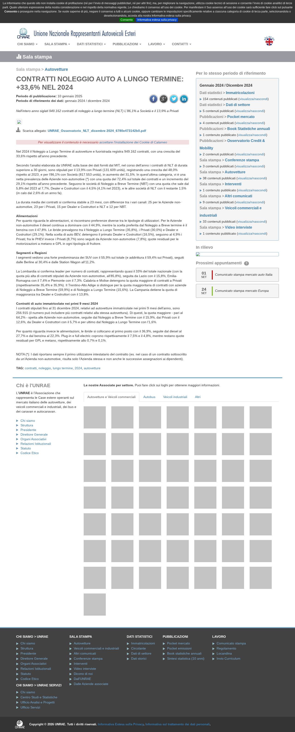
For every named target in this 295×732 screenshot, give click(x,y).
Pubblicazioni (126, 44)
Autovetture (56, 69)
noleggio (44, 368)
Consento (127, 19)
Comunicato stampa (231, 643)
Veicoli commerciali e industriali (96, 648)
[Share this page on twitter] (173, 98)
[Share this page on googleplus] (163, 98)
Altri (198, 397)
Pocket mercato (241, 117)
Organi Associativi (33, 439)
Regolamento (226, 648)
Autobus (149, 397)
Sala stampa (56, 44)
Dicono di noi (83, 674)
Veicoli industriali (175, 397)
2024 (78, 368)
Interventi (233, 184)
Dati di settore (238, 105)
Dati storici (138, 658)
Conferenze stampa (242, 160)
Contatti (180, 44)
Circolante (138, 648)
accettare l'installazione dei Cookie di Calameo (133, 142)
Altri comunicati (238, 196)
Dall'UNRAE (82, 679)
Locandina (224, 653)
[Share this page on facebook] (153, 98)
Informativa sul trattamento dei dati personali (177, 724)
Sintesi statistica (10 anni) (185, 658)
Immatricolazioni (240, 93)
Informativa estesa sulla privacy (157, 19)
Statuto (26, 448)
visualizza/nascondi (253, 99)
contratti (31, 368)
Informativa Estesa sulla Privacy (121, 724)
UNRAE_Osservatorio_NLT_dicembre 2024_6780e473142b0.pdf (97, 131)
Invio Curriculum (228, 658)
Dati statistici (90, 44)
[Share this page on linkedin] (184, 98)
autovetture (92, 368)
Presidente (28, 430)
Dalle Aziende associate (91, 684)
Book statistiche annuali (184, 653)
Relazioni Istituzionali (36, 444)
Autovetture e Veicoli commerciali (111, 397)
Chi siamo (26, 44)
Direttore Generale (34, 434)
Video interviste (238, 227)
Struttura (27, 425)
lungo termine (63, 368)
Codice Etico (30, 453)
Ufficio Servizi (30, 707)
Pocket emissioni (179, 648)
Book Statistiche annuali (248, 129)
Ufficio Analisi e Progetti (38, 702)
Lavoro (155, 44)
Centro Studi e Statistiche (39, 697)
